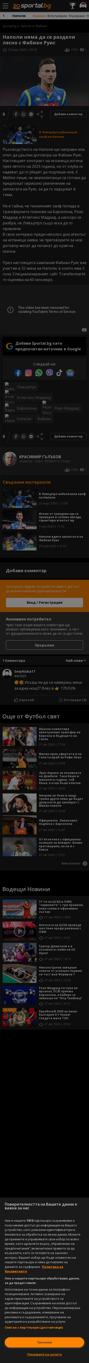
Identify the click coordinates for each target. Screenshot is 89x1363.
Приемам (44, 1342)
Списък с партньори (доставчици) (34, 1327)
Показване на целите (44, 1354)
